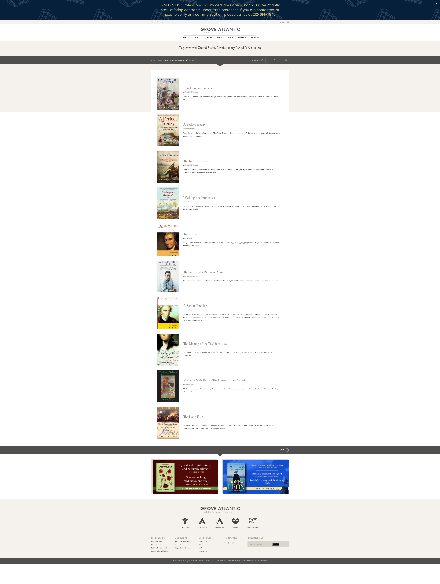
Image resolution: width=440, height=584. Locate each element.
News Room (203, 542)
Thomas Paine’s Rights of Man (203, 272)
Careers (201, 545)
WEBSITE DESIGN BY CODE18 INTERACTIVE (255, 561)
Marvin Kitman (189, 348)
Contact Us (203, 551)
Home (153, 60)
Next (282, 450)
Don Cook (188, 421)
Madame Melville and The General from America (215, 381)
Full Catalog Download (159, 548)
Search (283, 22)
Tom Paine (190, 234)
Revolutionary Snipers (197, 88)
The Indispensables (195, 161)
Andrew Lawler (189, 128)
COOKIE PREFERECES (234, 561)
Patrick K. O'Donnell (191, 92)
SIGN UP (276, 544)
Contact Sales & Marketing (160, 551)
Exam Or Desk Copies (182, 545)
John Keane (188, 238)
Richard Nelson (189, 384)
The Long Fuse (193, 417)
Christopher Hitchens (191, 276)
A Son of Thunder (195, 306)
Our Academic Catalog (182, 542)
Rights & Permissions (182, 548)
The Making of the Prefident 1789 (205, 344)
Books (160, 60)
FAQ (200, 548)
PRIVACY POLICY (209, 561)
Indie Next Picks (156, 542)
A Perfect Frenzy (194, 125)
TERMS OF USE (221, 561)
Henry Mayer (189, 310)
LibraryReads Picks (157, 545)
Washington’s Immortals (199, 198)
